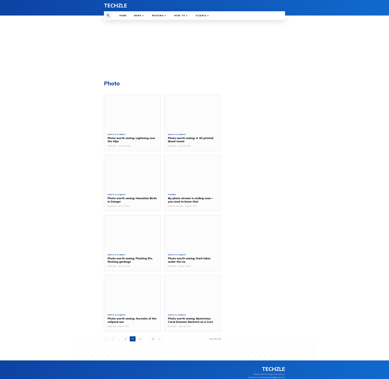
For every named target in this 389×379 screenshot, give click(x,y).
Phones (172, 195)
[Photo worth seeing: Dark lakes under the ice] (193, 232)
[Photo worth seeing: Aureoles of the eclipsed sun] (132, 292)
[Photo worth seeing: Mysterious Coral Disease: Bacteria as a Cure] (193, 292)
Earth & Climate (117, 134)
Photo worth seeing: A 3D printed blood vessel (190, 139)
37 (126, 339)
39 (140, 339)
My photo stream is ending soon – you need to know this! (190, 199)
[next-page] (159, 338)
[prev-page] (106, 338)
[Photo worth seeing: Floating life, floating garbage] (132, 232)
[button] (108, 15)
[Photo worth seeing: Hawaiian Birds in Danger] (132, 172)
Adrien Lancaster (175, 206)
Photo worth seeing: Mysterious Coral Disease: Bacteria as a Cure (190, 320)
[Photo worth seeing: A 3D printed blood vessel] (193, 112)
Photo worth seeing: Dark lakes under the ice (189, 260)
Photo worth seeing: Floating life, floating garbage (130, 260)
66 (153, 339)
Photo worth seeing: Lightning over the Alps (131, 139)
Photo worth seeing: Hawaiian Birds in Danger (132, 199)
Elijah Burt (112, 146)
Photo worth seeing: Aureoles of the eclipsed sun (132, 320)
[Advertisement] (194, 50)
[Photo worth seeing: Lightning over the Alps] (132, 112)
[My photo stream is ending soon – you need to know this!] (193, 172)
